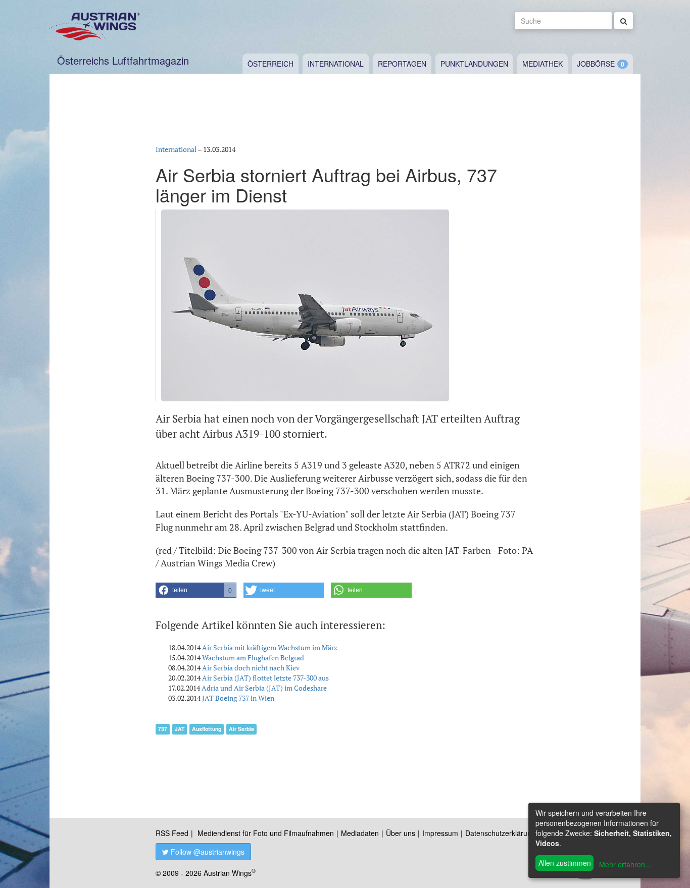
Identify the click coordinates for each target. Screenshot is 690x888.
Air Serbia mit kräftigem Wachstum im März (269, 647)
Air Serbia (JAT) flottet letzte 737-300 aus (265, 678)
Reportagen (402, 64)
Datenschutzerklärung (500, 833)
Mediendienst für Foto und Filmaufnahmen (266, 833)
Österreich (270, 64)
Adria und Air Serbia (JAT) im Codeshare (264, 688)
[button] (196, 590)
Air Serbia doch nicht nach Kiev (251, 667)
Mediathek (542, 64)
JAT (179, 729)
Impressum (440, 833)
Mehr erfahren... (625, 864)
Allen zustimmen (564, 863)
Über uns (400, 833)
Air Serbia (241, 729)
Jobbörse (596, 64)
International (336, 64)
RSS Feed (172, 833)
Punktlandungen (474, 64)
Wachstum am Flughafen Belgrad (253, 657)
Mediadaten (360, 833)
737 (162, 729)
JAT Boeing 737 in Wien (238, 698)
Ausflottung (206, 729)
